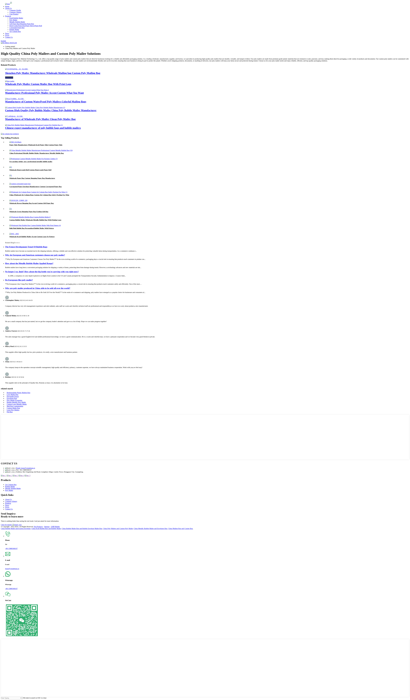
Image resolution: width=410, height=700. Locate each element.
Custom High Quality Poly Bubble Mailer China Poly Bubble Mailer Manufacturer (51, 110)
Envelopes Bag (12, 398)
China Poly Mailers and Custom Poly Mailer (118, 528)
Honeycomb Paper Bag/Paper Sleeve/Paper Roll (25, 26)
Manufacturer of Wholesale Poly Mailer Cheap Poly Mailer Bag (40, 119)
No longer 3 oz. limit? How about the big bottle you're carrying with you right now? (42, 272)
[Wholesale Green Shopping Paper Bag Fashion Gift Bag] (10, 209)
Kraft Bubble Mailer (16, 18)
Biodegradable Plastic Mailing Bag (18, 393)
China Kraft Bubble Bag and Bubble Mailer (46, 528)
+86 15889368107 (11, 548)
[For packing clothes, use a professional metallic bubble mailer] (33, 159)
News (7, 33)
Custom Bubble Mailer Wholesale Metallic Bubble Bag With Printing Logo (35, 220)
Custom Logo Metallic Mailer (17, 404)
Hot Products (38, 527)
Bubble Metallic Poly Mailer (16, 402)
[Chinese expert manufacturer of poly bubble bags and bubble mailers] (34, 125)
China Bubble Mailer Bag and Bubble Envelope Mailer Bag (82, 528)
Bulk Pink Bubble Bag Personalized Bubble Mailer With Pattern (31, 228)
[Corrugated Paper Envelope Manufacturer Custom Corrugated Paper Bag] (20, 184)
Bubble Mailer (14, 29)
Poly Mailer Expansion (14, 400)
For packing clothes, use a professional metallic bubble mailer (30, 161)
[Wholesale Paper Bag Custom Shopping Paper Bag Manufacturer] (10, 175)
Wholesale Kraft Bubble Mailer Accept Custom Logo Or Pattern (31, 236)
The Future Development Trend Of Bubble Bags (26, 247)
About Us (8, 8)
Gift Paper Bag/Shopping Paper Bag (21, 24)
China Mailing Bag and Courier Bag (180, 528)
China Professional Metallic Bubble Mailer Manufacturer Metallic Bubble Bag (36, 153)
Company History (15, 12)
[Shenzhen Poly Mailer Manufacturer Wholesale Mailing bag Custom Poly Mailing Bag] (16, 69)
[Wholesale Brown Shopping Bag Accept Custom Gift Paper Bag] (18, 200)
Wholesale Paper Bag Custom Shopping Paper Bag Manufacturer (32, 178)
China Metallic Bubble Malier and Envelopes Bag (150, 528)
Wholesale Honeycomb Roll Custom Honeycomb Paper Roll (30, 170)
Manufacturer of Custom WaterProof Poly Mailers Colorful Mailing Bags (45, 101)
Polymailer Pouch (13, 396)
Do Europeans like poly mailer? (19, 280)
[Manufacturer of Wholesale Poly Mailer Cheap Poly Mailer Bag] (14, 116)
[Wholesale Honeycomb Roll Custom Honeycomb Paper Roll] (10, 167)
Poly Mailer (13, 20)
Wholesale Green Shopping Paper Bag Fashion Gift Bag (28, 211)
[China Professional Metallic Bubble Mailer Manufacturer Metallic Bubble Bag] (41, 150)
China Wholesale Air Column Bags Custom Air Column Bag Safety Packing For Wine (39, 195)
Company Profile (15, 10)
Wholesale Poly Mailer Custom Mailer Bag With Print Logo (38, 84)
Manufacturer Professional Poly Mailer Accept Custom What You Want (44, 92)
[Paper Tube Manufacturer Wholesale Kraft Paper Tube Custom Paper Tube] (15, 142)
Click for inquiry (6, 525)
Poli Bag (10, 412)
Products (8, 16)
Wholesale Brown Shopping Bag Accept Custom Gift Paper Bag (31, 203)
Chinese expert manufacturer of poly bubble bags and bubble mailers (43, 127)
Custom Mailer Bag (13, 408)
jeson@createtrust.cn (12, 569)
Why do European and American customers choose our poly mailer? (35, 255)
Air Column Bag (15, 31)
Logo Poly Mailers (13, 410)
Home (7, 6)
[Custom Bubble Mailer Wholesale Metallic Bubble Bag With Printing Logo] (29, 217)
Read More (9, 77)
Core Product (13, 14)
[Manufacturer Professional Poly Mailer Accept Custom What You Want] (27, 90)
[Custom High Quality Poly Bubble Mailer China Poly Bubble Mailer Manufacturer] (35, 107)
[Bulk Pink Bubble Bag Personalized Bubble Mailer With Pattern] (35, 225)
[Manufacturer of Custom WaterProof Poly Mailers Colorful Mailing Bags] (14, 99)
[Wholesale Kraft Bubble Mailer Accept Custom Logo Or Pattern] (14, 234)
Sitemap (47, 527)
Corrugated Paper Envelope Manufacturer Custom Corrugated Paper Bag (35, 186)
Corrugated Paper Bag (16, 28)
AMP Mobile (55, 527)
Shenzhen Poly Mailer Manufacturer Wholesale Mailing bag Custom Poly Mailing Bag (52, 73)
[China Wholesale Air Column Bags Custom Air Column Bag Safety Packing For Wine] (38, 192)
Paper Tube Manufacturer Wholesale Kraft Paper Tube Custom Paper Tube (35, 145)
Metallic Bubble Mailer (17, 22)
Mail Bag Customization (15, 406)
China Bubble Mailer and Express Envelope (16, 528)
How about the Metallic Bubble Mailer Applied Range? (29, 263)
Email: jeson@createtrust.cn (25, 468)
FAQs (7, 35)
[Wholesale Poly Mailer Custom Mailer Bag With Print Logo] (9, 81)
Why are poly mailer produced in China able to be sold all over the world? (37, 288)
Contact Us (9, 37)
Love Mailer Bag (12, 394)
